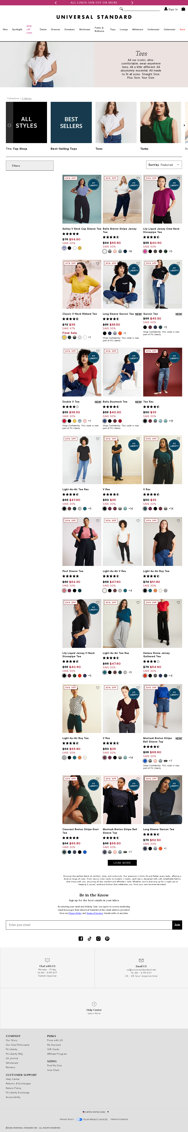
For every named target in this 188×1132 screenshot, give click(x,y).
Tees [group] (98, 148)
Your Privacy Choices (95, 1119)
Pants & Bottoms (99, 29)
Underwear (153, 29)
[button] (56, 2)
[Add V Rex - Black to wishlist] (138, 439)
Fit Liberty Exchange (17, 1092)
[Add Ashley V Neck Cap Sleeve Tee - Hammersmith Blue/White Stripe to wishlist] (97, 178)
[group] (94, 2)
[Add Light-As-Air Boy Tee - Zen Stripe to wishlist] (97, 688)
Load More (122, 862)
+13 (171, 420)
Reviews (10, 1067)
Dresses (55, 29)
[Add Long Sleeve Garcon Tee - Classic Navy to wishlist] (178, 779)
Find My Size (54, 1065)
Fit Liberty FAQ (14, 1053)
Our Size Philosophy (18, 1044)
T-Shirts (27, 98)
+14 (131, 508)
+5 (170, 251)
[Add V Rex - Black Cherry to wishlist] (138, 688)
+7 (170, 760)
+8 (130, 251)
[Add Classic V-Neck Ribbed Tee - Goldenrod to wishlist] (97, 264)
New (5, 29)
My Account (54, 1044)
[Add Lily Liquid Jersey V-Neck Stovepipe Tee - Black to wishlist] (97, 603)
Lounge (124, 29)
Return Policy (13, 1088)
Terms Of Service (119, 1119)
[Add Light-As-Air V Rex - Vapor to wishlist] (138, 521)
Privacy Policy (75, 913)
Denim (43, 29)
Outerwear (169, 29)
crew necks (105, 878)
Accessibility (13, 1097)
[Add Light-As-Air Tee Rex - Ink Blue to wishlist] (138, 603)
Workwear (84, 29)
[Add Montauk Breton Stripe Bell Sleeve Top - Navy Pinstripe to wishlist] (138, 779)
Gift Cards (53, 1049)
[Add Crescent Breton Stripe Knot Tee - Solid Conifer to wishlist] (97, 779)
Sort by (161, 164)
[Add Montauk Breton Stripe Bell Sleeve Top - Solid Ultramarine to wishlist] (178, 688)
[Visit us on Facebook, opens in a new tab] (81, 939)
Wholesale (12, 1062)
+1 (89, 337)
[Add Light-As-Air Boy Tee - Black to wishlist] (178, 521)
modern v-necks (123, 878)
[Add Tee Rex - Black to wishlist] (178, 351)
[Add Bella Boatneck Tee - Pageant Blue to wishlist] (138, 351)
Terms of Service (94, 913)
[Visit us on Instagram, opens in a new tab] (98, 939)
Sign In (173, 9)
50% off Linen (29, 29)
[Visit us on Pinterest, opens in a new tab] (107, 939)
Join (177, 924)
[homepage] (94, 17)
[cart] (183, 9)
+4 (130, 590)
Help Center (13, 1079)
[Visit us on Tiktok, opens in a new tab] (89, 939)
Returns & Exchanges (18, 1083)
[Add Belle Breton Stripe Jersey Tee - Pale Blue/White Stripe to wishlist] (138, 178)
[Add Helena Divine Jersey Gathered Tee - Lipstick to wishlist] (178, 603)
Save (182, 29)
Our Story (11, 1040)
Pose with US (55, 1040)
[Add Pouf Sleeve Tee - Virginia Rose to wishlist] (97, 521)
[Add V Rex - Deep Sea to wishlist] (178, 439)
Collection (13, 98)
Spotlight (17, 29)
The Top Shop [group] (16, 148)
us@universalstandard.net (141, 969)
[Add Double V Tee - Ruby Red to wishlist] (97, 351)
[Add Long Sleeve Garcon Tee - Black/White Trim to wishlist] (138, 264)
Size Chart (53, 1070)
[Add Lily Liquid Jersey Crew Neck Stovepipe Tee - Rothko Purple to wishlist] (178, 178)
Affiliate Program (57, 1053)
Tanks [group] (144, 148)
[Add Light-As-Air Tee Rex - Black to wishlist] (97, 439)
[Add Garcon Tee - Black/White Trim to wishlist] (178, 264)
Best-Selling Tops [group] (64, 148)
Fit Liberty (11, 1049)
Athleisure (137, 29)
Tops (112, 29)
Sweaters (69, 29)
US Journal (12, 1058)
